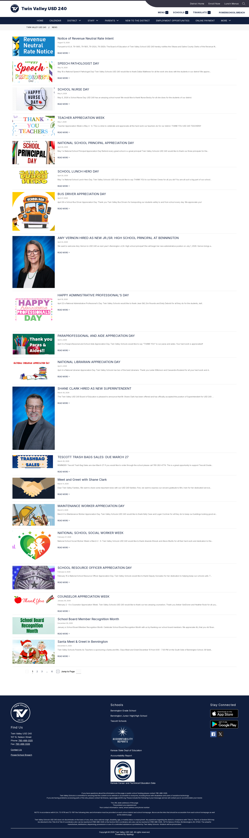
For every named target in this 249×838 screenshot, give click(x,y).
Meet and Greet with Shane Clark (82, 479)
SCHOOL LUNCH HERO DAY (78, 171)
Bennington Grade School (123, 710)
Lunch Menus (231, 3)
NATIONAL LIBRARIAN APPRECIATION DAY (89, 362)
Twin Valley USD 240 (36, 27)
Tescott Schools (118, 721)
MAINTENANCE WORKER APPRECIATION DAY (91, 506)
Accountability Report (121, 755)
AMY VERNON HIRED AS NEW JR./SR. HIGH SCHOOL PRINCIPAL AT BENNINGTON (118, 238)
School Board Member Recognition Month (88, 619)
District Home (197, 3)
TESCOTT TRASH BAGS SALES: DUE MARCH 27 (93, 457)
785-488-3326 (23, 744)
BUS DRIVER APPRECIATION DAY (82, 194)
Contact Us (16, 749)
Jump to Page (68, 671)
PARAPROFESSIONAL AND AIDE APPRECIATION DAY (96, 336)
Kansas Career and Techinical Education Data (132, 783)
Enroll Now (214, 3)
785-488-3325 (25, 740)
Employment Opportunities (172, 20)
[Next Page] (57, 671)
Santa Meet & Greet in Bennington (83, 641)
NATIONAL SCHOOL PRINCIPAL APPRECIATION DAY (96, 143)
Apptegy (130, 834)
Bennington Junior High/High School (128, 715)
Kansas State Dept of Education (126, 750)
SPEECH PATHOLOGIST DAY (78, 63)
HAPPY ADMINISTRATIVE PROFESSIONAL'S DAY (93, 295)
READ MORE (64, 53)
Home (40, 20)
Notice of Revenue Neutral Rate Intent (86, 38)
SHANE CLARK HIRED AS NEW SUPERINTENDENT (94, 388)
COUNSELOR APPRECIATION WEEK (83, 596)
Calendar (55, 20)
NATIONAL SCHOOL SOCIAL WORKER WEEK (90, 533)
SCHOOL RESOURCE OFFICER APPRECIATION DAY (95, 568)
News (54, 27)
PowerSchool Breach (232, 13)
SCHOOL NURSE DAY (73, 89)
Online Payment (205, 20)
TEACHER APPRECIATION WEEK (81, 118)
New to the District (137, 20)
